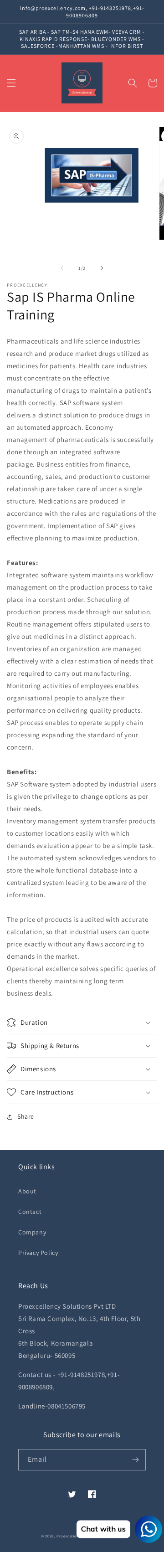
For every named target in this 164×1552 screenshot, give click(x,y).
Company (32, 1232)
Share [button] (25, 1116)
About (27, 1191)
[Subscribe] (135, 1459)
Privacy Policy (38, 1253)
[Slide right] (102, 268)
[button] (11, 83)
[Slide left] (62, 268)
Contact (29, 1212)
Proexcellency (69, 1535)
